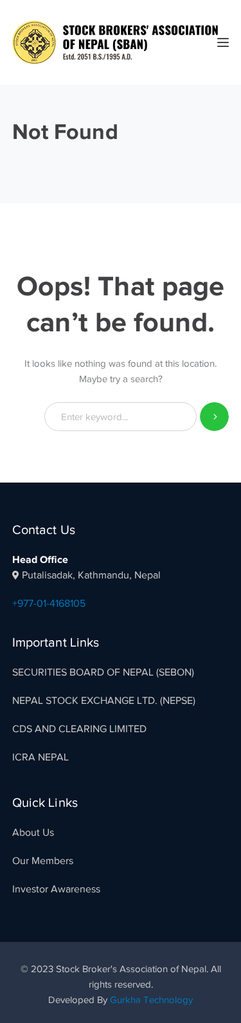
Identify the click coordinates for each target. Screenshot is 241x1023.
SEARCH (214, 416)
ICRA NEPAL (40, 757)
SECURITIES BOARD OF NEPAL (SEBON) (103, 672)
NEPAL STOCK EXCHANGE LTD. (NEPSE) (103, 700)
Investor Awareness (56, 889)
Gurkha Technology (151, 1000)
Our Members (42, 861)
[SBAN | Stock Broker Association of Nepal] (115, 42)
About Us (33, 832)
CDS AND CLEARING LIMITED (79, 729)
